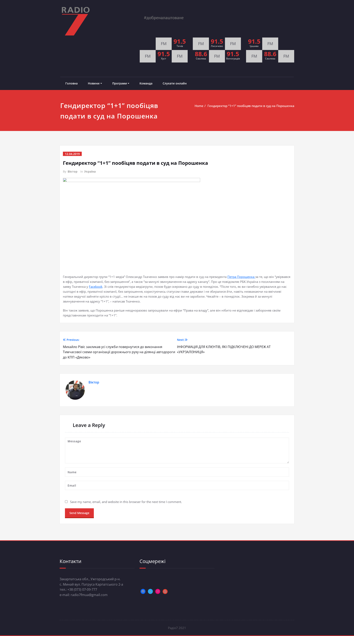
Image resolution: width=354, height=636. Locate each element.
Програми (119, 83)
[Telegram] (150, 591)
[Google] (165, 591)
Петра (232, 277)
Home (199, 106)
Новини (94, 83)
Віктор (72, 171)
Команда (146, 83)
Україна (90, 171)
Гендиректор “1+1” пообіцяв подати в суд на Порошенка (251, 106)
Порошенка (246, 277)
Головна (71, 83)
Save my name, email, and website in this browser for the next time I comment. (126, 502)
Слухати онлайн (175, 83)
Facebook (95, 286)
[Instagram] (157, 591)
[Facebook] (143, 591)
